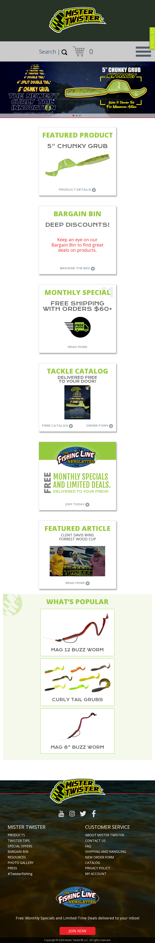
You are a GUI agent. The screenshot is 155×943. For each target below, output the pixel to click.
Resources (17, 857)
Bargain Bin (18, 851)
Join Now (77, 930)
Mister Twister (27, 827)
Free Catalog (55, 425)
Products (16, 835)
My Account (96, 874)
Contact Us (95, 841)
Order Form (97, 425)
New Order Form (99, 857)
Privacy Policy (97, 868)
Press (12, 868)
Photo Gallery (21, 863)
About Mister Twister (104, 835)
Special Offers (20, 846)
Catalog (92, 863)
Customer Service (107, 827)
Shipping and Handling (105, 851)
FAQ (88, 846)
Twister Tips (19, 841)
